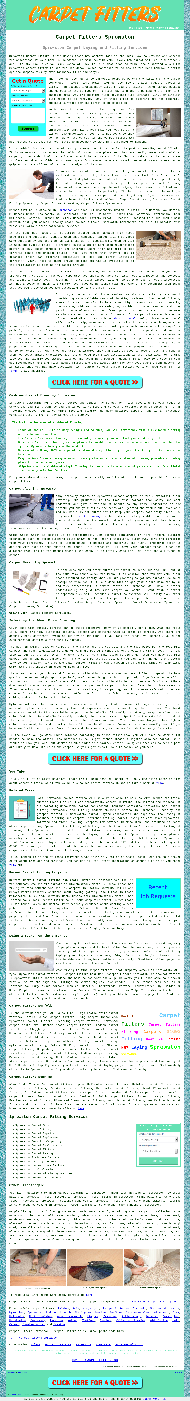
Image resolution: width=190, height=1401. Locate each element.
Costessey (37, 1320)
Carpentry (83, 1344)
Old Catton (159, 1320)
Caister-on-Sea (137, 1312)
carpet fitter (37, 68)
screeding (39, 1204)
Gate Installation (129, 1344)
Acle (76, 1308)
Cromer (14, 1324)
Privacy (178, 1373)
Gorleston (171, 1308)
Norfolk (23, 1308)
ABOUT (149, 28)
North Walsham (40, 1316)
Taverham (56, 1320)
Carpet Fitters (20, 1331)
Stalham (155, 1308)
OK (164, 1398)
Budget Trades (16, 1395)
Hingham (92, 1316)
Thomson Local (125, 318)
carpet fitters (115, 137)
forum (13, 370)
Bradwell (139, 1308)
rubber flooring (21, 1200)
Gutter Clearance (58, 1344)
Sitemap (11, 1373)
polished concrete (74, 1200)
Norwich (65, 1312)
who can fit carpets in (49, 884)
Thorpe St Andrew (116, 1308)
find (21, 1084)
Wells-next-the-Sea (130, 1320)
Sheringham (82, 1312)
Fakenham (110, 1316)
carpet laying (106, 1029)
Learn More (151, 1398)
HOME (130, 28)
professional (81, 586)
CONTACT (159, 28)
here (81, 1108)
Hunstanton (17, 1320)
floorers (120, 1200)
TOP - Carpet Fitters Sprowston (33, 1337)
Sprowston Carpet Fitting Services (48, 1117)
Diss (175, 1312)
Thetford (88, 1320)
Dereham (152, 1316)
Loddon (51, 1312)
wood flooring (82, 1204)
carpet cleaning (88, 516)
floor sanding (127, 1204)
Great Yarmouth (69, 1316)
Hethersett (161, 1312)
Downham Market (33, 1324)
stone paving (147, 1196)
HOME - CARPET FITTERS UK (95, 1360)
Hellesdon (16, 1316)
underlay (106, 117)
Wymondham (16, 1312)
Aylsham (63, 1308)
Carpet (14, 156)
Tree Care (103, 1344)
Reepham (105, 1320)
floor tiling (102, 1196)
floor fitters (55, 1196)
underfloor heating (125, 1192)
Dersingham (171, 1316)
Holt (175, 1320)
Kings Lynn (91, 1308)
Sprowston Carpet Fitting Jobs (155, 1301)
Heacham (100, 1312)
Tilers (35, 1344)
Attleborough (131, 1316)
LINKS (139, 28)
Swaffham (115, 1312)
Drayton (59, 1324)
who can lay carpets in (67, 888)
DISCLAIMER (173, 28)
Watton (72, 1320)
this (159, 783)
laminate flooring (166, 1200)
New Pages (23, 1373)
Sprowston (65, 210)
